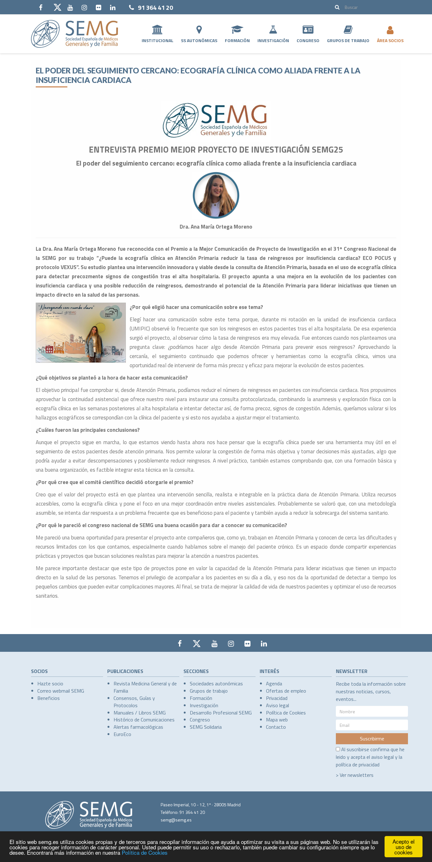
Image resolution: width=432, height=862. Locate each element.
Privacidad (276, 698)
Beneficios (48, 698)
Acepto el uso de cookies (403, 846)
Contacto (276, 727)
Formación (237, 40)
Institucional (157, 40)
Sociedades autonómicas (216, 683)
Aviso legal (277, 705)
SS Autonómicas (199, 40)
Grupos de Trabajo (348, 40)
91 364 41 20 (155, 7)
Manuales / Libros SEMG (140, 712)
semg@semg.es (176, 819)
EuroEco (122, 734)
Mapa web (277, 719)
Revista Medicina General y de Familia (145, 687)
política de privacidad (358, 764)
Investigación (273, 40)
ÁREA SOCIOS (390, 40)
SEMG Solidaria (206, 727)
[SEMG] (74, 34)
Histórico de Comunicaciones (144, 719)
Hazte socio (50, 683)
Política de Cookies (145, 852)
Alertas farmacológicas (138, 727)
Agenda (274, 683)
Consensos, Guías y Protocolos (134, 701)
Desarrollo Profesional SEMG (221, 712)
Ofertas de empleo (286, 691)
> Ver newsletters (354, 775)
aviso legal (382, 757)
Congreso (308, 40)
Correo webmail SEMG (60, 691)
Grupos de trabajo (209, 691)
